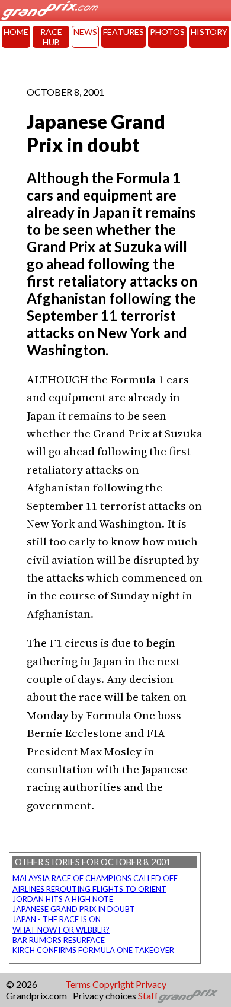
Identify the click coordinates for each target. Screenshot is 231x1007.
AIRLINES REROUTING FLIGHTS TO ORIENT (89, 889)
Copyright (113, 984)
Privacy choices (104, 995)
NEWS (85, 32)
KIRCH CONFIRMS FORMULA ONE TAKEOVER (93, 950)
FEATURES (123, 32)
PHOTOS (167, 32)
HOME (16, 32)
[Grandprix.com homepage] (188, 996)
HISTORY (209, 32)
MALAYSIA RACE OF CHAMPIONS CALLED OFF (95, 878)
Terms (78, 984)
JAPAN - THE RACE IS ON (56, 919)
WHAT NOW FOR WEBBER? (61, 930)
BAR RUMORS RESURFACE (58, 940)
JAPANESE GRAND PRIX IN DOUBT (73, 909)
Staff (148, 995)
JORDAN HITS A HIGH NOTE (62, 899)
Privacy (151, 984)
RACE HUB (51, 37)
